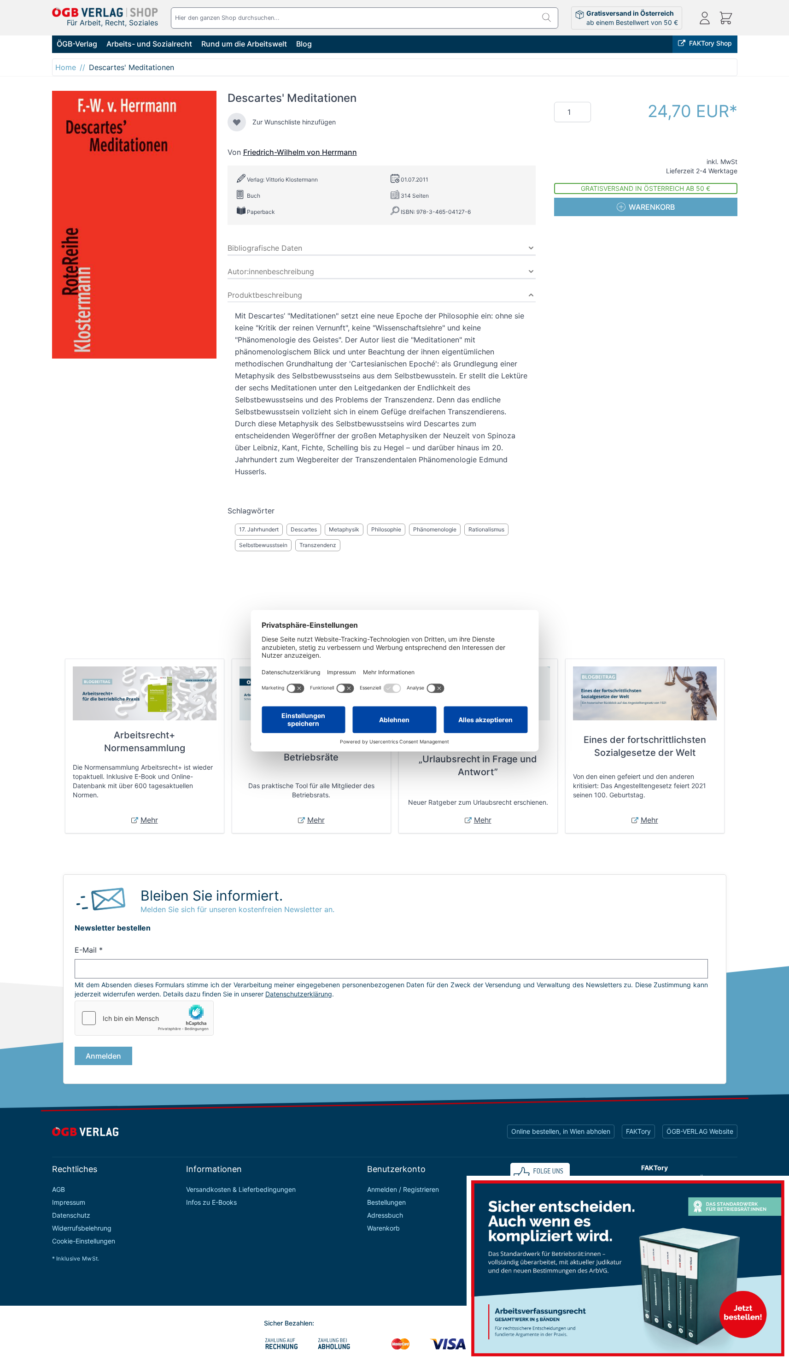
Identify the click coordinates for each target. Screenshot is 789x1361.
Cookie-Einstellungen (83, 1241)
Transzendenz (317, 545)
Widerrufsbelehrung (81, 1228)
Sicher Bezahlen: (289, 1323)
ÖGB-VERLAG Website (699, 1131)
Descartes (304, 529)
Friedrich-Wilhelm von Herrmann (300, 152)
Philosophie (386, 529)
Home (65, 67)
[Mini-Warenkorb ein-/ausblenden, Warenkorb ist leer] (726, 18)
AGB (58, 1189)
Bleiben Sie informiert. (211, 895)
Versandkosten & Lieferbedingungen (241, 1189)
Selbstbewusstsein (263, 545)
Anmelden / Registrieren (403, 1189)
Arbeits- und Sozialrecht (149, 43)
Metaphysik (344, 529)
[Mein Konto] (704, 18)
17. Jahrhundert (259, 529)
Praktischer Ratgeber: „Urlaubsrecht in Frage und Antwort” (478, 759)
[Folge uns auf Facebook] (540, 1174)
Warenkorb (383, 1228)
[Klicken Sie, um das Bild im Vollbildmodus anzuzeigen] (134, 225)
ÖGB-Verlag (77, 43)
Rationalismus (486, 529)
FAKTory (638, 1131)
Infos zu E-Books (211, 1202)
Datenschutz (71, 1215)
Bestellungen (386, 1202)
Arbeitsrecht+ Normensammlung (144, 742)
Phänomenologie (434, 529)
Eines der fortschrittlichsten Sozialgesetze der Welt (645, 746)
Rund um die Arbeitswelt (244, 43)
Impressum (68, 1202)
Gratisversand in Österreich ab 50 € (645, 188)
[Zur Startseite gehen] (105, 12)
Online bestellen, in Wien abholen (560, 1131)
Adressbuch (385, 1215)
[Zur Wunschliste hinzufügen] (237, 122)
